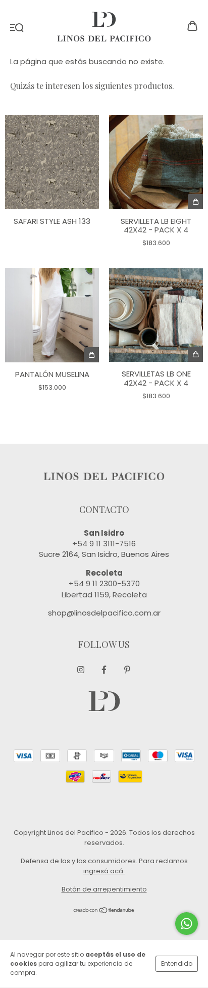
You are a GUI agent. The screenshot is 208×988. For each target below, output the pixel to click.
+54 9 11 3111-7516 (104, 543)
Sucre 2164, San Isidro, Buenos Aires (104, 554)
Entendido (176, 963)
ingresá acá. (104, 871)
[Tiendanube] (104, 911)
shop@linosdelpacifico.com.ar (104, 612)
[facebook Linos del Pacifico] (104, 670)
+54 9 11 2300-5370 (104, 583)
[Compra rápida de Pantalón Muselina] (91, 354)
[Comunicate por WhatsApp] (186, 923)
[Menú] (17, 26)
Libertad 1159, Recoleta (104, 594)
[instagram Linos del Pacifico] (80, 670)
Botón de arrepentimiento (104, 889)
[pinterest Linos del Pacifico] (127, 670)
